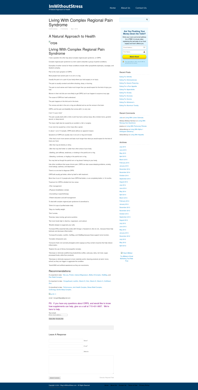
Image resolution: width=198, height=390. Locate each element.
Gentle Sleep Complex (64, 290)
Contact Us (141, 7)
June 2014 (123, 188)
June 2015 (123, 150)
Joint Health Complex (80, 287)
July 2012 (123, 239)
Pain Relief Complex (55, 277)
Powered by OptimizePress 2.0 (58, 387)
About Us (125, 7)
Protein (71, 275)
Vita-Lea (65, 275)
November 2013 (125, 211)
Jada (121, 117)
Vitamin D (82, 281)
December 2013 (125, 207)
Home (113, 7)
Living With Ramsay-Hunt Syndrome (132, 122)
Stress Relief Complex (94, 287)
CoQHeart (107, 281)
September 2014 (125, 179)
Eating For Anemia (126, 99)
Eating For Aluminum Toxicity (129, 105)
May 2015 (123, 153)
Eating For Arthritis (126, 77)
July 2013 (123, 223)
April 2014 (123, 195)
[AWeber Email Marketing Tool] (127, 253)
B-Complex (97, 275)
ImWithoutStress (65, 6)
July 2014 (123, 185)
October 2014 (124, 175)
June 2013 (123, 226)
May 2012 (123, 242)
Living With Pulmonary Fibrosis (136, 126)
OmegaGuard (67, 281)
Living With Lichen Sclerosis (134, 117)
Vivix (87, 281)
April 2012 (123, 246)
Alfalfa (91, 275)
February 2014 (124, 201)
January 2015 (124, 166)
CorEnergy (52, 290)
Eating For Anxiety (125, 93)
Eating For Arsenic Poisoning (129, 83)
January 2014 (124, 204)
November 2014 (125, 172)
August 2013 (124, 220)
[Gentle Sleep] (52, 294)
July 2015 (123, 147)
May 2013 (123, 230)
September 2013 (125, 217)
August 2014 (124, 182)
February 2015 (124, 163)
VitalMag (104, 275)
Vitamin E (93, 281)
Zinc (50, 283)
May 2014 (123, 191)
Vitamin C (100, 281)
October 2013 (124, 214)
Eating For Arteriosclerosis (128, 80)
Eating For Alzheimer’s (127, 102)
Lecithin (75, 281)
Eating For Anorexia (126, 96)
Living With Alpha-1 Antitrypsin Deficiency (131, 130)
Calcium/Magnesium (81, 275)
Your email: (52, 313)
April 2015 (123, 156)
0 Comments (64, 29)
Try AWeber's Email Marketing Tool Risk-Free (126, 258)
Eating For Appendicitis (127, 89)
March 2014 (123, 198)
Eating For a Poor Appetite (128, 86)
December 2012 (125, 236)
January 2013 (124, 233)
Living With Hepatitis (137, 135)
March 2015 (123, 159)
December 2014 (125, 169)
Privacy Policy (144, 385)
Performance (67, 287)
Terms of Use (132, 385)
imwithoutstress (53, 29)
